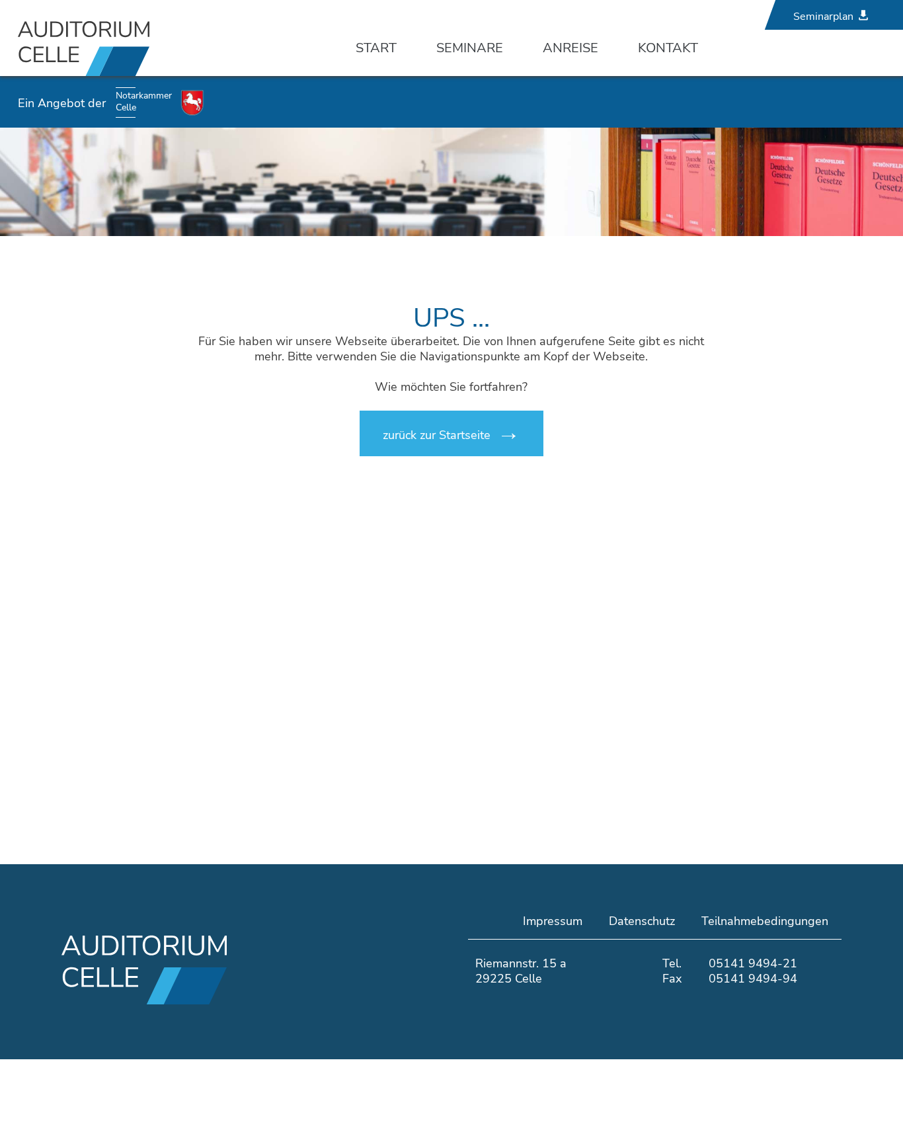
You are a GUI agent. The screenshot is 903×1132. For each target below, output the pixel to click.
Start (376, 48)
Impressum (552, 921)
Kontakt (668, 48)
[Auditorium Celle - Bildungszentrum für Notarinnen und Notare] (133, 48)
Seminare (469, 48)
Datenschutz (642, 921)
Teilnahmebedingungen (764, 921)
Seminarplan (823, 16)
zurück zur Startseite (437, 435)
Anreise (570, 48)
